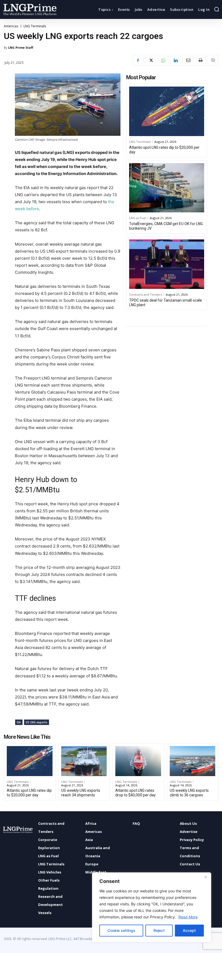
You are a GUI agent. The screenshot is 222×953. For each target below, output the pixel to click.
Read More (188, 917)
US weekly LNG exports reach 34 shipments (80, 792)
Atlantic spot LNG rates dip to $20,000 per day (29, 792)
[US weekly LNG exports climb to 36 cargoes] (193, 761)
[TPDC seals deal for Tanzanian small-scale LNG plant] (166, 264)
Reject (159, 930)
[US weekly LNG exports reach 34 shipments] (84, 761)
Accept (189, 930)
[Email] (187, 60)
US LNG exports (36, 722)
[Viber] (212, 60)
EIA (19, 722)
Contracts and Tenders (145, 294)
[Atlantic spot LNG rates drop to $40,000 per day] (138, 761)
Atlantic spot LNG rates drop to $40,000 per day (135, 792)
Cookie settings (121, 930)
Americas (11, 26)
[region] (151, 907)
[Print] (200, 60)
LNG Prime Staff (20, 47)
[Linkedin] (175, 60)
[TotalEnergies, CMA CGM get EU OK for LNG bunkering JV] (166, 188)
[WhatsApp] (163, 60)
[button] (216, 9)
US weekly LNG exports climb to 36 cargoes (189, 792)
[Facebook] (138, 60)
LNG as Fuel (137, 217)
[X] (150, 60)
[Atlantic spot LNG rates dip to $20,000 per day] (166, 111)
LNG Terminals (35, 26)
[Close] (205, 877)
